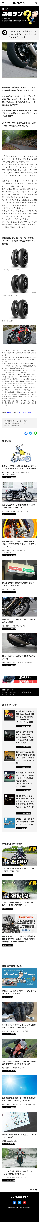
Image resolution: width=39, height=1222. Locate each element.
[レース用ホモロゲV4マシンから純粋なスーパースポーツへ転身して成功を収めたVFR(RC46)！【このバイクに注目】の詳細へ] (9, 776)
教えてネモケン (9, 421)
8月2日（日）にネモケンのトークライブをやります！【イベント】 (25, 822)
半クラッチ (17, 1031)
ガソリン (16, 589)
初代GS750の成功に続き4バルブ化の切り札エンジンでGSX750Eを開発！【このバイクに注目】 (25, 757)
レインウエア (7, 1177)
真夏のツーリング (19, 1104)
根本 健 (9, 412)
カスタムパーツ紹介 (20, 550)
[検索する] (36, 3)
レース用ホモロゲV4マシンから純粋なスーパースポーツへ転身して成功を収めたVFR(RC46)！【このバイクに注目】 (25, 779)
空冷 (26, 511)
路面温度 (7, 423)
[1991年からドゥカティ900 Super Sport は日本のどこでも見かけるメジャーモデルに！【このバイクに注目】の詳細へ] (9, 715)
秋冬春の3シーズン (18, 423)
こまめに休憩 (31, 1104)
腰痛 (15, 1068)
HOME (3, 690)
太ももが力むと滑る (9, 474)
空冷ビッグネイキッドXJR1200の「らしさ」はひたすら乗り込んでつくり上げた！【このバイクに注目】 (25, 737)
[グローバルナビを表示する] (3, 3)
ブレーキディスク (8, 552)
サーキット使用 (22, 421)
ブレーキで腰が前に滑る (21, 472)
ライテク (16, 626)
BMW (29, 412)
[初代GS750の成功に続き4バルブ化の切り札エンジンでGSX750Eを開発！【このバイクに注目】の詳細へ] (9, 756)
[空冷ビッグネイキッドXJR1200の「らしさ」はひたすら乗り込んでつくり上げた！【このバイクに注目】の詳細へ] (9, 735)
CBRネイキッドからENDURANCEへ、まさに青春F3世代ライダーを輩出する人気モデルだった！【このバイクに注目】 (25, 802)
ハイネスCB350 (7, 511)
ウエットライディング (19, 1177)
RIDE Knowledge (8, 1141)
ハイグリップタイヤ (20, 662)
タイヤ (23, 626)
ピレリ (30, 662)
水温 (16, 1141)
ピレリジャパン (22, 412)
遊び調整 (25, 1031)
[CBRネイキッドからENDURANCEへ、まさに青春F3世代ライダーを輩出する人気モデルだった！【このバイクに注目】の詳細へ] (9, 799)
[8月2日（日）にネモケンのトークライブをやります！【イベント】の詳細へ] (9, 823)
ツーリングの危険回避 (11, 425)
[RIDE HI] (19, 3)
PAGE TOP (32, 1190)
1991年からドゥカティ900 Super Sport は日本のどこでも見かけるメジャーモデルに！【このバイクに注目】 (25, 716)
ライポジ (21, 1068)
